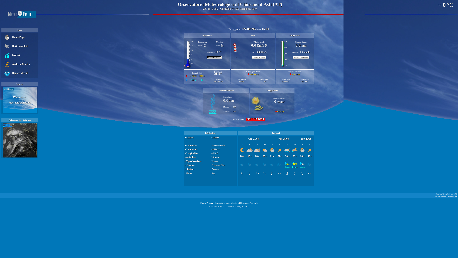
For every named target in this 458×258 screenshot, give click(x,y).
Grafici (16, 55)
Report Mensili (20, 73)
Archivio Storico (21, 64)
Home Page (18, 37)
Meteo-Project (206, 203)
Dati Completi (20, 46)
